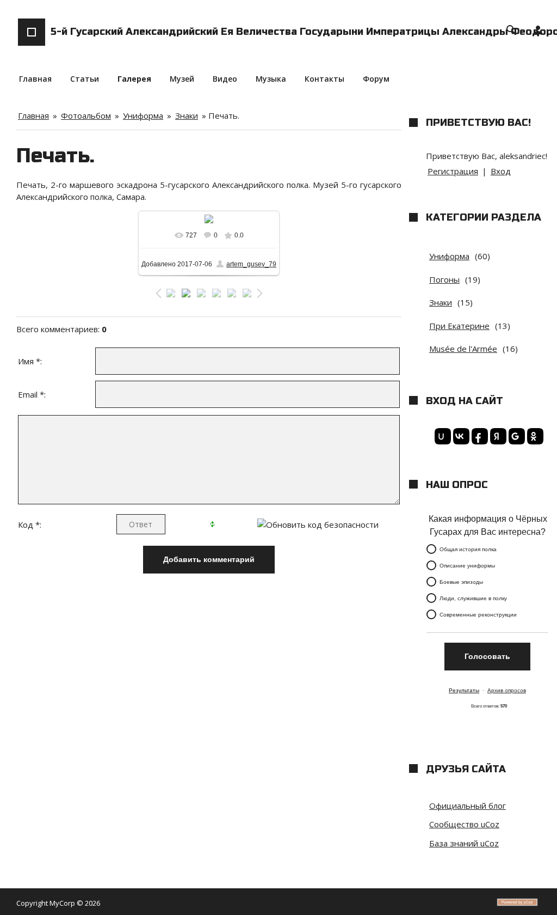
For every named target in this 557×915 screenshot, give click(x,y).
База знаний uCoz (464, 843)
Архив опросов (506, 690)
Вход (501, 171)
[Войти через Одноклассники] (533, 436)
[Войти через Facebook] (478, 436)
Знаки (186, 115)
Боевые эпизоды (461, 582)
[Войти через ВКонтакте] (459, 436)
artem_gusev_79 (251, 264)
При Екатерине (459, 325)
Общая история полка (468, 549)
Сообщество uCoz (464, 824)
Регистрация (453, 171)
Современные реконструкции (478, 615)
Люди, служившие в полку (473, 598)
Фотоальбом (86, 115)
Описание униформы (467, 566)
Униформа (143, 115)
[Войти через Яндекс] (496, 436)
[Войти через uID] (441, 436)
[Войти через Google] (515, 436)
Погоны (444, 279)
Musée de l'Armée (463, 348)
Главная (33, 115)
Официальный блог (467, 805)
